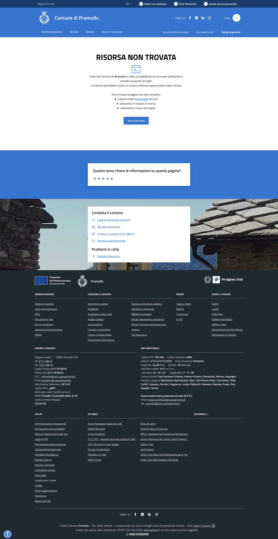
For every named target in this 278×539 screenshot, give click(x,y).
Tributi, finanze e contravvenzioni (148, 324)
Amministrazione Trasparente (50, 424)
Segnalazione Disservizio (48, 449)
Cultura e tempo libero (99, 335)
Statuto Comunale (44, 465)
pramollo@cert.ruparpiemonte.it (59, 376)
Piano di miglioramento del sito (51, 434)
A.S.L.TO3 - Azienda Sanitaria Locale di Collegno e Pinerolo (119, 439)
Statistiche (40, 496)
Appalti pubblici (96, 319)
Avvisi (179, 319)
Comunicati (182, 314)
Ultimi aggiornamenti (46, 491)
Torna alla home (136, 121)
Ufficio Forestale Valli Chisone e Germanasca (164, 434)
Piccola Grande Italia (99, 449)
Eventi (215, 304)
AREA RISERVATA (139, 534)
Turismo (135, 330)
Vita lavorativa (139, 335)
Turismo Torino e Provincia (153, 429)
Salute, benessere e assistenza (147, 319)
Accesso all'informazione (175, 32)
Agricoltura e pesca (98, 304)
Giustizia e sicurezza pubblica (146, 304)
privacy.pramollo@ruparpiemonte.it (166, 400)
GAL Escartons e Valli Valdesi (103, 444)
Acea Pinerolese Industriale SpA (105, 424)
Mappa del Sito (43, 501)
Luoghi (215, 309)
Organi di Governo (44, 304)
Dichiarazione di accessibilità (50, 429)
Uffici (37, 314)
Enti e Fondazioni (44, 324)
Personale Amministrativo (48, 330)
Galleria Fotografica (222, 319)
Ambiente (93, 309)
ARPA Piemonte (96, 429)
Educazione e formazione (101, 340)
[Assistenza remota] (213, 526)
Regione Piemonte (46, 3)
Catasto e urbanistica (99, 330)
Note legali (40, 475)
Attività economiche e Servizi (227, 330)
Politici (38, 335)
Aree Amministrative (46, 309)
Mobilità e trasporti (141, 314)
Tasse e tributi (183, 304)
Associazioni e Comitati (224, 335)
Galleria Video (219, 324)
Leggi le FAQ (41, 439)
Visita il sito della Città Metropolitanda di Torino (165, 455)
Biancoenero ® (151, 530)
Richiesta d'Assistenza (46, 455)
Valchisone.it (147, 449)
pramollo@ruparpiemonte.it (56, 380)
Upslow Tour (146, 444)
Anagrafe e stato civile (100, 314)
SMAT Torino (94, 460)
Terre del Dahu (148, 424)
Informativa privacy (45, 470)
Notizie (180, 309)
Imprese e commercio (142, 309)
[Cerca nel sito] (236, 18)
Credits (38, 485)
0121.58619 (45, 361)
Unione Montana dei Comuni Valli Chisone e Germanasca (170, 439)
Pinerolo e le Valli (97, 455)
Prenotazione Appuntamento (50, 444)
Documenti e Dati (44, 319)
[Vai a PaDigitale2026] (223, 279)
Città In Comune (201, 526)
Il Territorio (217, 314)
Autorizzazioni (95, 324)
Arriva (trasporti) (96, 434)
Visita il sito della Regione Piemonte (159, 460)
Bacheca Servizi (43, 460)
